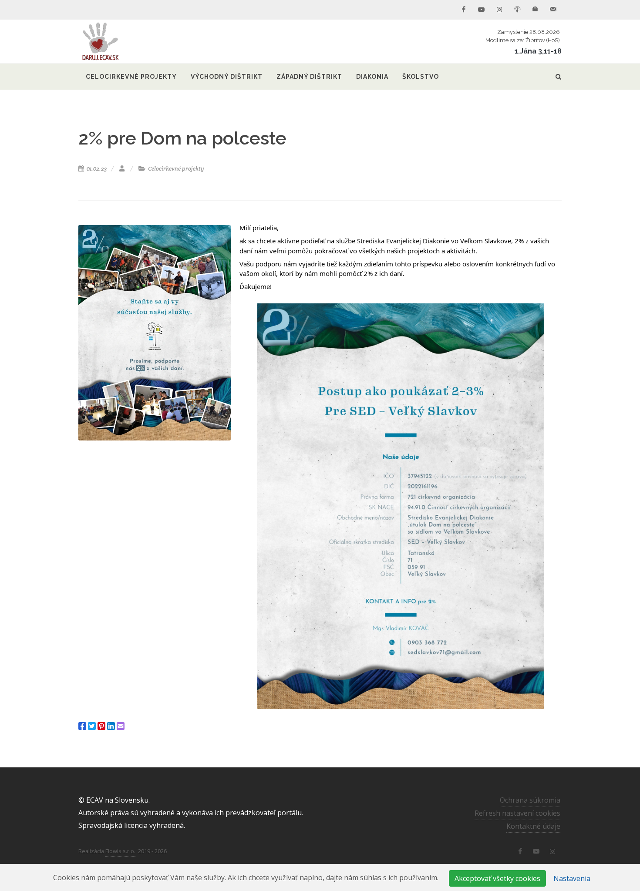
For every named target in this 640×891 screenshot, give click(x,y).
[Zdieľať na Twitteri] (92, 726)
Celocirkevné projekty (175, 168)
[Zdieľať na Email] (121, 726)
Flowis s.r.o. (120, 851)
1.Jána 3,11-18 (538, 51)
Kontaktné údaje (533, 826)
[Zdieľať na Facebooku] (82, 726)
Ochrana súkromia (530, 800)
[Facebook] (463, 9)
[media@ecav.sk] (553, 9)
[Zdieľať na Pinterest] (101, 726)
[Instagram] (499, 9)
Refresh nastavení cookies (517, 813)
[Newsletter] (535, 9)
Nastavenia (571, 878)
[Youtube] (481, 9)
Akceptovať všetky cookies (497, 878)
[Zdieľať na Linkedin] (111, 726)
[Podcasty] (517, 9)
